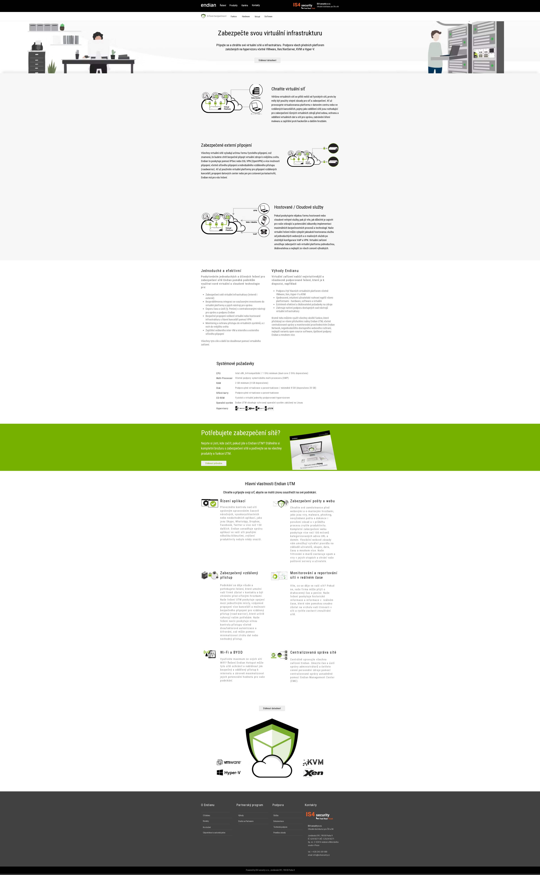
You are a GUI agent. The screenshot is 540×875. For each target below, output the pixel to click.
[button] (223, 5)
